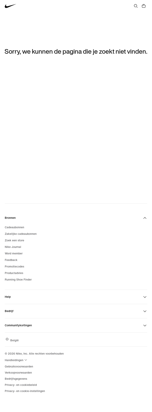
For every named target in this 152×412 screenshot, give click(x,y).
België (14, 340)
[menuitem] (16, 360)
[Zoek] (135, 6)
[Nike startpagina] (10, 6)
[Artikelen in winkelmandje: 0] (143, 6)
